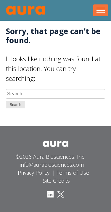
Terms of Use (73, 172)
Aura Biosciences (25, 10)
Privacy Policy (33, 172)
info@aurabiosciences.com (52, 164)
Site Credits (56, 180)
